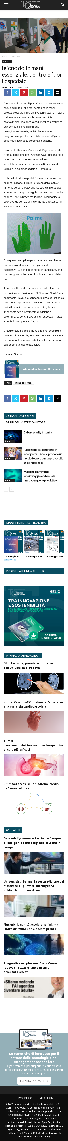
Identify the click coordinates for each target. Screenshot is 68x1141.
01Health (13, 830)
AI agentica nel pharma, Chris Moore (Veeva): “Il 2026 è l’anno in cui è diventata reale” (30, 967)
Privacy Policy (25, 1097)
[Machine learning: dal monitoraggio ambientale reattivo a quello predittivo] (13, 475)
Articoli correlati (20, 416)
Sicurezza (16, 56)
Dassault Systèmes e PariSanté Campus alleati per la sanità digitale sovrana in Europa (32, 842)
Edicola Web (10, 559)
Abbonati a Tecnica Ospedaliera (43, 369)
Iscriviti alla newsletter (25, 571)
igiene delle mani (23, 382)
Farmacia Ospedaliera (22, 655)
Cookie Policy (46, 1097)
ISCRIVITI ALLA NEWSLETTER (34, 1080)
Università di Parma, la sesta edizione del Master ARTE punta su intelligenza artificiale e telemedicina (34, 885)
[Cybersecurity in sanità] (13, 436)
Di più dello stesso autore (25, 422)
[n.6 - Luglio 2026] (12, 369)
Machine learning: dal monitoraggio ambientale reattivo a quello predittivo (40, 476)
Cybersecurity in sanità (38, 432)
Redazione (7, 87)
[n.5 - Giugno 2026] (34, 542)
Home (5, 56)
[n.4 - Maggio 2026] (54, 542)
